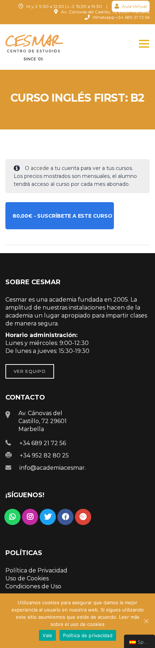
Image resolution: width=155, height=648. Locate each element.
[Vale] (146, 620)
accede (40, 168)
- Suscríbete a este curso (62, 216)
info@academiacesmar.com (58, 467)
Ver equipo (30, 371)
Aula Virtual (134, 6)
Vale (47, 635)
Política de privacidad (87, 635)
